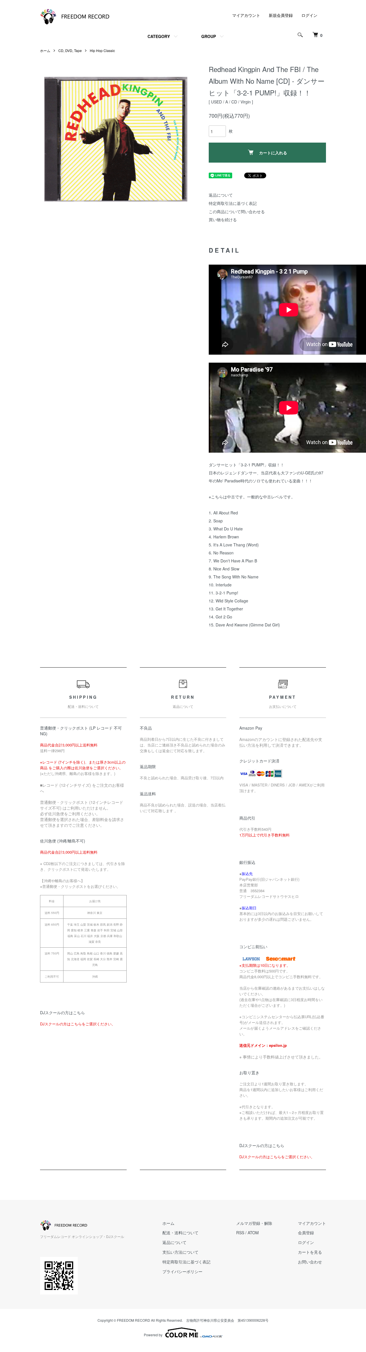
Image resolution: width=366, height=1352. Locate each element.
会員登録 (306, 1232)
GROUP (208, 36)
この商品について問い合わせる (237, 211)
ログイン (309, 15)
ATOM (253, 1232)
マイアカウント (246, 15)
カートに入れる (273, 152)
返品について (221, 195)
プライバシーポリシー (182, 1271)
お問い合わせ (310, 1262)
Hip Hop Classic (102, 50)
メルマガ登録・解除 (254, 1223)
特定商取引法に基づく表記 (233, 203)
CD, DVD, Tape (70, 50)
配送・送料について (180, 1232)
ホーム (45, 50)
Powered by (153, 1334)
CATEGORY (159, 36)
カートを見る (310, 1252)
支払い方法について (180, 1252)
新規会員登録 (281, 15)
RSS (240, 1232)
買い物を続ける (223, 219)
